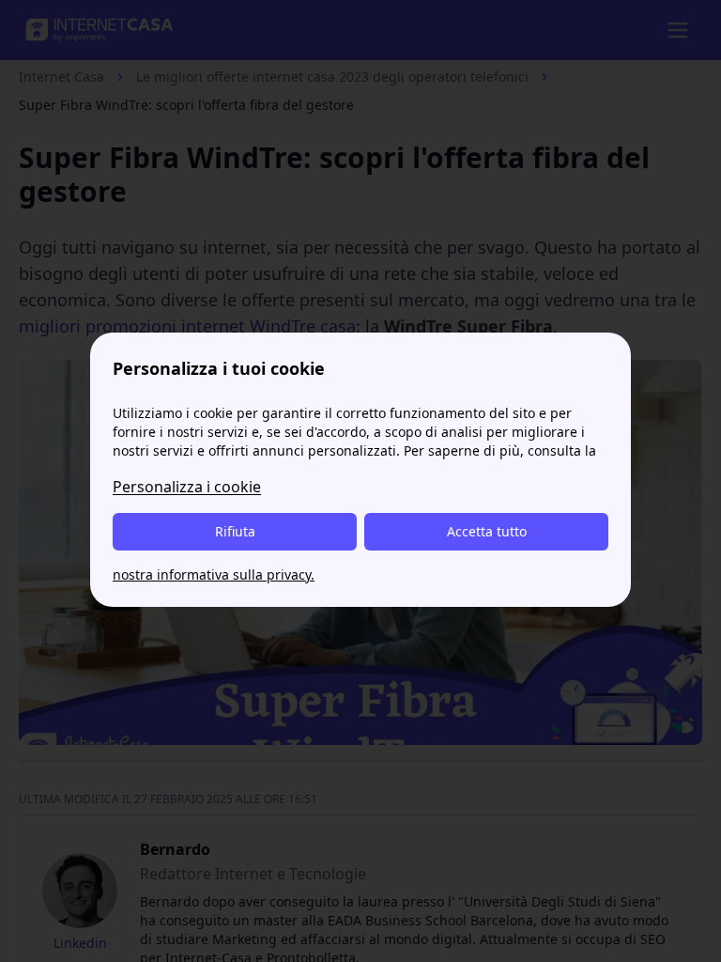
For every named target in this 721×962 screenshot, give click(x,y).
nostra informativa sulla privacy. (213, 574)
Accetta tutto (487, 531)
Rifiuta (235, 531)
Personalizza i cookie (187, 486)
